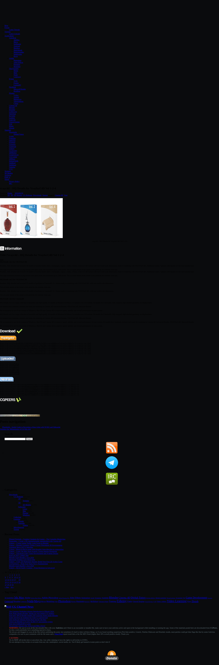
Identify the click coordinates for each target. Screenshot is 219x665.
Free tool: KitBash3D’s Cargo (20, 624)
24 (15, 582)
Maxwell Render (20, 89)
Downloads (37, 195)
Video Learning (177, 601)
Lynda (11, 136)
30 (13, 585)
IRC (10, 183)
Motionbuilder (19, 52)
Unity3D (12, 120)
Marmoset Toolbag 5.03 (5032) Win (22, 560)
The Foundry (14, 69)
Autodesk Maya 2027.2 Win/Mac (21, 547)
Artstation (98, 598)
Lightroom (24, 601)
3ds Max (19, 597)
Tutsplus (12, 167)
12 (19, 577)
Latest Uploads (14, 34)
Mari (15, 73)
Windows (26, 515)
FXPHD (12, 142)
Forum (7, 28)
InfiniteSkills (13, 161)
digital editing (150, 598)
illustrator (17, 67)
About (7, 179)
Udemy (11, 149)
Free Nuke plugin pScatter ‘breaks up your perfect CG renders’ (32, 614)
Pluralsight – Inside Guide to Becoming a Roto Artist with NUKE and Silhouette (31, 427)
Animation (85, 598)
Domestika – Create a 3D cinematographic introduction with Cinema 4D (35, 541)
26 (19, 582)
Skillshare (12, 165)
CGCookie (13, 157)
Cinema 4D (59, 195)
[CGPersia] (20, 416)
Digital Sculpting (171, 598)
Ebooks (21, 521)
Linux (25, 509)
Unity (129, 601)
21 (8, 582)
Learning (17, 519)
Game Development (196, 597)
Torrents (7, 32)
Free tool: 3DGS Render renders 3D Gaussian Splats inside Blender (33, 616)
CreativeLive (13, 155)
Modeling (50, 601)
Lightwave (13, 112)
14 (8, 580)
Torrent (45, 195)
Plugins (11, 93)
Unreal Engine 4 (149, 601)
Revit (16, 56)
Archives (8, 175)
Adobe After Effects (36, 598)
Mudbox (17, 48)
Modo (16, 71)
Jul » (12, 587)
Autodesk (12, 38)
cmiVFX (12, 140)
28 (8, 585)
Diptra (10, 193)
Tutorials (8, 130)
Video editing (161, 601)
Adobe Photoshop (50, 598)
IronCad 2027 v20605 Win (19, 556)
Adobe (11, 58)
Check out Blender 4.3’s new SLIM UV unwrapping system (31, 622)
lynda (30, 601)
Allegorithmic (19, 101)
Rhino (11, 126)
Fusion (16, 83)
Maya (16, 42)
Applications (9, 36)
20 (6, 582)
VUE (16, 81)
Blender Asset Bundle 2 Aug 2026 (21, 558)
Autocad (17, 46)
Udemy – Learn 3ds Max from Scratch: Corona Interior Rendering (33, 551)
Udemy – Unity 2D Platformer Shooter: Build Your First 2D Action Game (35, 562)
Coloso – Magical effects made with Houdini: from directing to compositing (36, 549)
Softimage (17, 44)
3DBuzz (12, 159)
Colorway (17, 77)
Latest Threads (14, 30)
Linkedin (12, 138)
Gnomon (12, 145)
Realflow (17, 91)
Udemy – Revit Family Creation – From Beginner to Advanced (32, 568)
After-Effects (18, 62)
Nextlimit (12, 87)
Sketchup (12, 114)
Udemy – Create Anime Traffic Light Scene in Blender (29, 543)
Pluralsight (13, 132)
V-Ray (16, 95)
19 (19, 580)
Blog (6, 26)
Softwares (21, 507)
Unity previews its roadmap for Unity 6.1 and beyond (28, 618)
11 (17, 577)
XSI (10, 124)
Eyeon (11, 79)
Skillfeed (12, 163)
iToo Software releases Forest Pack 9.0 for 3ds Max (27, 620)
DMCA (7, 177)
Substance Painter (103, 601)
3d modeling (9, 598)
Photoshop (17, 60)
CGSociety (13, 151)
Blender (12, 108)
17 (15, 580)
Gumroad (12, 147)
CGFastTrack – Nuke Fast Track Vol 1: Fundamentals (28, 564)
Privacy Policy (14, 181)
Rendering (87, 601)
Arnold (16, 97)
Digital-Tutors (19, 134)
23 (13, 582)
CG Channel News (22, 606)
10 (15, 577)
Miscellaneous (19, 527)
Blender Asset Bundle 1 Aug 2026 (21, 566)
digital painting (160, 598)
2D (9, 195)
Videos (25, 525)
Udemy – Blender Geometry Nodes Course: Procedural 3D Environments (35, 545)
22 (10, 582)
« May (7, 587)
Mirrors (43, 601)
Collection (17, 517)
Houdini (12, 110)
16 (13, 580)
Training (112, 601)
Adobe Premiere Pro (64, 598)
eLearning (179, 598)
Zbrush (11, 128)
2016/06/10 (19, 193)
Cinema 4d (13, 106)
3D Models (9, 173)
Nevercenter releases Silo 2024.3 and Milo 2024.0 (27, 626)
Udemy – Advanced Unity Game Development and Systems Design (33, 553)
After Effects (75, 598)
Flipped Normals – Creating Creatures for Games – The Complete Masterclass (37, 539)
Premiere (17, 65)
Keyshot (12, 116)
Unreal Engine (14, 122)
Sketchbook (18, 50)
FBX (184, 598)
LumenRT (17, 85)
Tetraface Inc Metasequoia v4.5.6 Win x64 (15, 429)
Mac (24, 511)
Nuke (16, 75)
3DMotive (13, 153)
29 (10, 585)
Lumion (12, 118)
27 (6, 585)
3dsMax (17, 40)
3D (12, 195)
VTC (11, 169)
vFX (155, 601)
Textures (8, 171)
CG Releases (27, 195)
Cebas (16, 103)
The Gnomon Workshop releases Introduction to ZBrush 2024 (31, 611)
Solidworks (18, 54)
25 (17, 582)
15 (10, 580)
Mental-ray (18, 99)
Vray (66, 195)
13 (6, 580)
